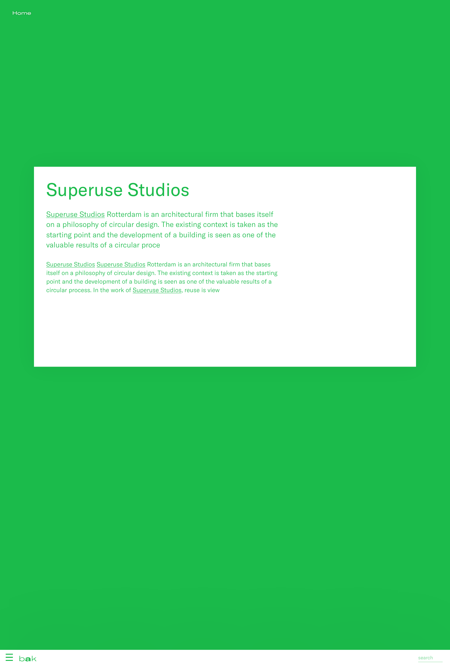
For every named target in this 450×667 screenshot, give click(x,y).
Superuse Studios (75, 213)
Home (21, 13)
